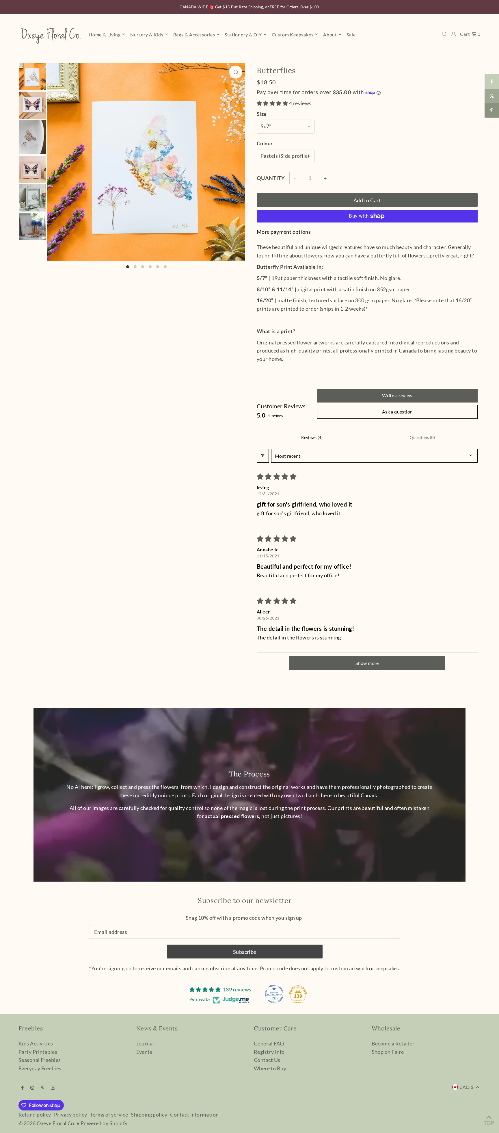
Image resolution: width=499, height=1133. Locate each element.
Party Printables (37, 1052)
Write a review (397, 395)
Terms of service (109, 1114)
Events (144, 1052)
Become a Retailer (393, 1043)
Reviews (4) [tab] (312, 437)
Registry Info (269, 1052)
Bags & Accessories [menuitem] (194, 34)
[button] (273, 103)
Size (262, 114)
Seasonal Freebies (39, 1060)
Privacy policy (70, 1114)
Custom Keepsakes (293, 34)
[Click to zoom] (235, 72)
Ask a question (397, 411)
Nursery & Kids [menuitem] (146, 34)
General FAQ (269, 1043)
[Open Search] (444, 34)
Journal (145, 1043)
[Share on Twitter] (492, 96)
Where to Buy (270, 1068)
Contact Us (267, 1060)
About (330, 34)
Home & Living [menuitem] (104, 34)
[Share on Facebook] (492, 81)
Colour (265, 143)
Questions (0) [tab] (422, 437)
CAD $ (466, 1087)
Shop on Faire (388, 1052)
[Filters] (263, 456)
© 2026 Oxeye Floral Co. (46, 1123)
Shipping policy (149, 1114)
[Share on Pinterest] (492, 110)
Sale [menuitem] (351, 34)
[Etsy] (53, 1087)
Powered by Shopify (104, 1123)
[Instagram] (32, 1087)
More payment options (284, 232)
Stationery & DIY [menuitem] (243, 34)
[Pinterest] (42, 1087)
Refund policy (34, 1114)
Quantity (271, 178)
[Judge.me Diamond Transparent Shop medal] (274, 994)
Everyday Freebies (40, 1068)
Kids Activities (35, 1043)
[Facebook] (22, 1087)
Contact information (194, 1114)
